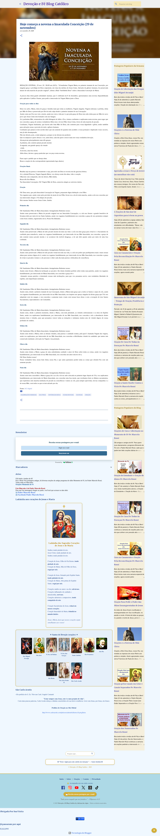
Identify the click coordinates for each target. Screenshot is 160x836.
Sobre (69, 779)
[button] (21, 35)
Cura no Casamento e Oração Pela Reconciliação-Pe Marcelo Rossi (128, 256)
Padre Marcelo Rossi (26, 492)
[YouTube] (76, 787)
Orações (77, 779)
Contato (86, 779)
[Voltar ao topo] (154, 830)
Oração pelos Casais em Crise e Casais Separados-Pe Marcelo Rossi (128, 687)
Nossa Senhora (68, 395)
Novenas (79, 395)
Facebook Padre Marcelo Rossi (31, 495)
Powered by (58, 462)
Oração (88, 395)
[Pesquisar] (92, 753)
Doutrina (42, 395)
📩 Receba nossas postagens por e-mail (80, 794)
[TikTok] (97, 787)
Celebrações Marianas (28, 395)
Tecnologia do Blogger (81, 833)
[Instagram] (70, 787)
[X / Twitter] (83, 787)
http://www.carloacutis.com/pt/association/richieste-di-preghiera (64, 712)
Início (62, 779)
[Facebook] (63, 787)
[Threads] (90, 787)
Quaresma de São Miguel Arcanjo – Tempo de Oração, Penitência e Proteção (129, 301)
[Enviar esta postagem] (21, 392)
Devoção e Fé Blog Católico (46, 4)
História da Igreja (54, 395)
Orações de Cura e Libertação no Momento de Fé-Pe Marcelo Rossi (128, 434)
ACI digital (28, 388)
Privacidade (96, 779)
